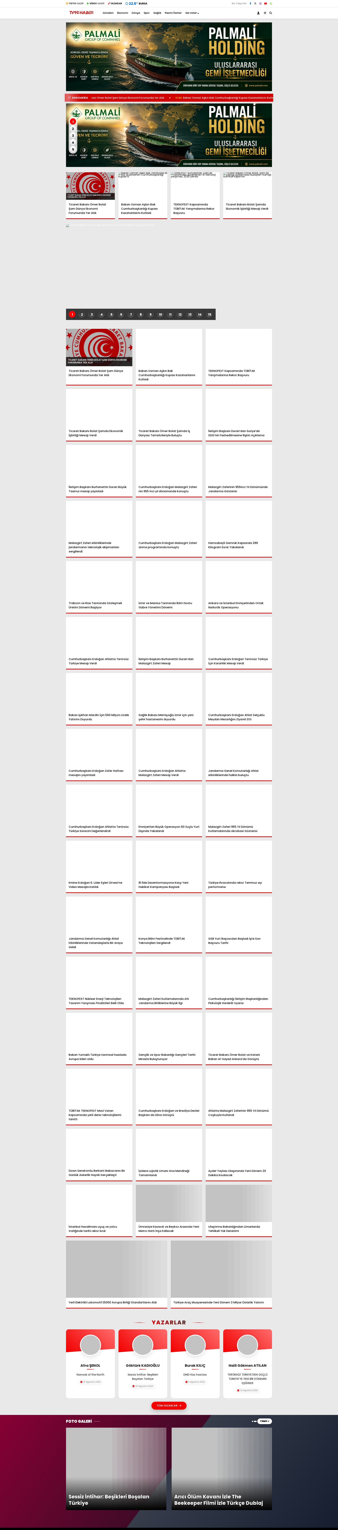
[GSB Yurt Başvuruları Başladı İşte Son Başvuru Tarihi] (239, 915)
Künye (226, 1489)
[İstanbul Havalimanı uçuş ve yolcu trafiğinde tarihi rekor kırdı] (99, 1203)
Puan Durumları (180, 1489)
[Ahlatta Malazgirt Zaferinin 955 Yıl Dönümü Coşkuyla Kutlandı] (239, 1087)
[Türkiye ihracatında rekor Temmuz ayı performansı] (239, 859)
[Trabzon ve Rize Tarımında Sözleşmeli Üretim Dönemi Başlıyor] (99, 579)
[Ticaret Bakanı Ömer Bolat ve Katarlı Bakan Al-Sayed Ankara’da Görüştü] (239, 1031)
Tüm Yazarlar (167, 1405)
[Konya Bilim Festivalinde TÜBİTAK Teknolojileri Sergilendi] (169, 915)
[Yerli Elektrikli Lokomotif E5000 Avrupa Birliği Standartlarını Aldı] (116, 1269)
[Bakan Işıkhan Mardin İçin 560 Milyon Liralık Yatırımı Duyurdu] (99, 691)
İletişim (226, 1500)
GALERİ (76, 3)
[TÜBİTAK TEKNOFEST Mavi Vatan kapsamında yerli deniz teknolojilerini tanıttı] (99, 1087)
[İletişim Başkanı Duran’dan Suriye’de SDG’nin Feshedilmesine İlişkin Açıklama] (239, 407)
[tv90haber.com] (81, 15)
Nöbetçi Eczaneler (182, 1478)
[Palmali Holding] (169, 135)
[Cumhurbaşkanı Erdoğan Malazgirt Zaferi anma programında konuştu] (169, 519)
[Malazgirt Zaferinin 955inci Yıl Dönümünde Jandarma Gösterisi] (239, 463)
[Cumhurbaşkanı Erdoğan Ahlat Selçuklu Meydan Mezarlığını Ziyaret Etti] (239, 691)
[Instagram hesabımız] (260, 3)
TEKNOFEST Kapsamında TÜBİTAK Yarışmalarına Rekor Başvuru (271, 98)
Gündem (108, 12)
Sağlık (157, 12)
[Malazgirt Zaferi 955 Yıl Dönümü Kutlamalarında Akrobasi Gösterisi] (239, 803)
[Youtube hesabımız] (265, 3)
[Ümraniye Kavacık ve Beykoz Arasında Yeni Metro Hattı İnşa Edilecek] (169, 1203)
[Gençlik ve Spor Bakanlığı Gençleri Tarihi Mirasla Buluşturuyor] (169, 1031)
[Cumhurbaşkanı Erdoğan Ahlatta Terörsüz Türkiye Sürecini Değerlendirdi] (99, 803)
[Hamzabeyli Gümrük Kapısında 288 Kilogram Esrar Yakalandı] (239, 519)
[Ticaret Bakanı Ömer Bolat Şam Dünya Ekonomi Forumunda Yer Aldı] (90, 186)
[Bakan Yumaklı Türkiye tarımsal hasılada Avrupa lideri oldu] (99, 1031)
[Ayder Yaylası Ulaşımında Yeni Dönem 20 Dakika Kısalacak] (239, 1147)
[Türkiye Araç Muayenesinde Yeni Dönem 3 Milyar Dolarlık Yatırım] (221, 1269)
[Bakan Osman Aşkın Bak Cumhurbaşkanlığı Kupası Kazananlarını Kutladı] (142, 186)
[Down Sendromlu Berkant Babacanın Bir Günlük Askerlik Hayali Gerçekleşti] (99, 1147)
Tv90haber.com (232, 1478)
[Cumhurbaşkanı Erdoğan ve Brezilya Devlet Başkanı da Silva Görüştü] (169, 1087)
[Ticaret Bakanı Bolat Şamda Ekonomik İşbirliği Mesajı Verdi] (247, 186)
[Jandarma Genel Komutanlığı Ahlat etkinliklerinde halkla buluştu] (239, 747)
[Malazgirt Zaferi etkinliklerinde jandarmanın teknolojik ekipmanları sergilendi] (99, 519)
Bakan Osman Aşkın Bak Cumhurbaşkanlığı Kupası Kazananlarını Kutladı (167, 98)
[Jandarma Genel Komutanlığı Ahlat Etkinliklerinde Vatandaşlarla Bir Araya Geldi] (99, 915)
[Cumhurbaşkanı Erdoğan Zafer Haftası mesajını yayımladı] (99, 747)
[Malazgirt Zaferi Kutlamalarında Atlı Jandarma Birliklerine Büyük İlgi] (169, 975)
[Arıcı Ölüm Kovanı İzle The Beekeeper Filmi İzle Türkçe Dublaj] (222, 1429)
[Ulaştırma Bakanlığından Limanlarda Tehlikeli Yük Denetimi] (239, 1203)
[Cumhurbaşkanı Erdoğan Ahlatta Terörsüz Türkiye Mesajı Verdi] (99, 635)
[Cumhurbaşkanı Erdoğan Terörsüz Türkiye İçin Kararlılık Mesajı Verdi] (239, 635)
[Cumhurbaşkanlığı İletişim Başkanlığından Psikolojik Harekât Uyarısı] (239, 975)
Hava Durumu (179, 1484)
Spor (147, 12)
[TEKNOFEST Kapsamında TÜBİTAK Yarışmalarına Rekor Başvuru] (195, 186)
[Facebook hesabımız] (250, 3)
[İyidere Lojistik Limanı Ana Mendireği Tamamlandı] (169, 1147)
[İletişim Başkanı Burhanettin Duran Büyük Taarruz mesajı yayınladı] (99, 463)
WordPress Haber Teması (114, 1515)
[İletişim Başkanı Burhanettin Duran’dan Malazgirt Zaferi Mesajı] (169, 635)
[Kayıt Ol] (259, 13)
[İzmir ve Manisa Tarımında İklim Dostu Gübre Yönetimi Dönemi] (169, 579)
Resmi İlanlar (173, 12)
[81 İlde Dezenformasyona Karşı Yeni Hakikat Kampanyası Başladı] (169, 859)
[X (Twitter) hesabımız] (255, 3)
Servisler (191, 12)
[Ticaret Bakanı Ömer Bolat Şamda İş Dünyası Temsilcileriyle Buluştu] (169, 407)
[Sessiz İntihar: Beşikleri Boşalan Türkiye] (116, 1429)
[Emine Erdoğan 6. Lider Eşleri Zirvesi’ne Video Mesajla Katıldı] (99, 859)
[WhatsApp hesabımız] (271, 3)
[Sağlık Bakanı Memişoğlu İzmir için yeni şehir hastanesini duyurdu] (169, 691)
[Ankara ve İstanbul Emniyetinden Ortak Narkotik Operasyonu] (239, 579)
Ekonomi (122, 12)
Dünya (136, 12)
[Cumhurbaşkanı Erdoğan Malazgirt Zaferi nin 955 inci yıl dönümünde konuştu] (169, 463)
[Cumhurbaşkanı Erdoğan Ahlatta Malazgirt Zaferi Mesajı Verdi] (169, 747)
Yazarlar (227, 1484)
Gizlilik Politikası (231, 1495)
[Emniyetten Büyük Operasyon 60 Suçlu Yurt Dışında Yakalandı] (169, 803)
